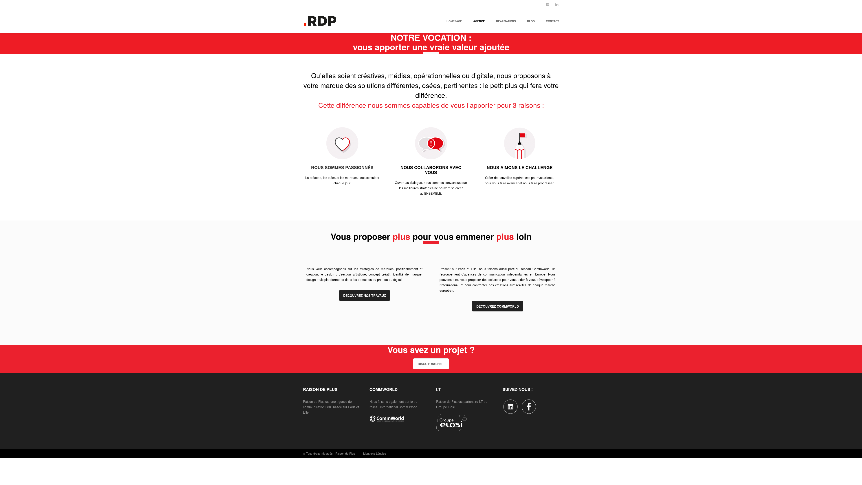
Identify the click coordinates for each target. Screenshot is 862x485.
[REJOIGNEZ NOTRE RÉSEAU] (557, 4)
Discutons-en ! (431, 364)
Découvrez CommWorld (497, 306)
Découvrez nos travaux (364, 295)
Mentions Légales (374, 453)
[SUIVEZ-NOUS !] (548, 4)
